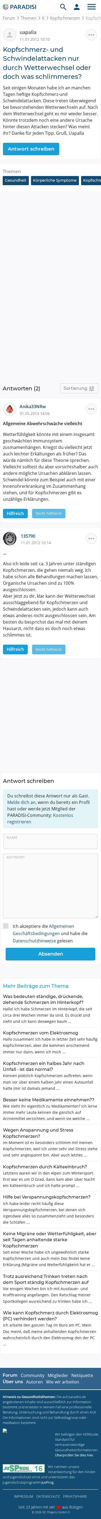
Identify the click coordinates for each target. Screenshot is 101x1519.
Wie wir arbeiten (62, 1382)
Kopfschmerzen (65, 18)
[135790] (12, 538)
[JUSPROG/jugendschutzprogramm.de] (24, 1468)
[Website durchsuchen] (63, 6)
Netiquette (82, 1375)
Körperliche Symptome (54, 180)
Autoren (34, 1382)
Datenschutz (48, 1496)
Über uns (13, 1381)
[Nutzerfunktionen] (76, 6)
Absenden (50, 954)
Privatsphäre (75, 1496)
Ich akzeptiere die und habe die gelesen (50, 933)
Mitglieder (58, 1375)
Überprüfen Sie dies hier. (74, 1455)
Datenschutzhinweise (34, 941)
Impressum (23, 1496)
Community (32, 1375)
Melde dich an (21, 802)
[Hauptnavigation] (91, 6)
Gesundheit (15, 180)
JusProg (47, 1482)
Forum (9, 18)
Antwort (15, 857)
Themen (28, 18)
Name (12, 837)
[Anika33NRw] (11, 409)
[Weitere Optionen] (91, 35)
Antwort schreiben (31, 149)
